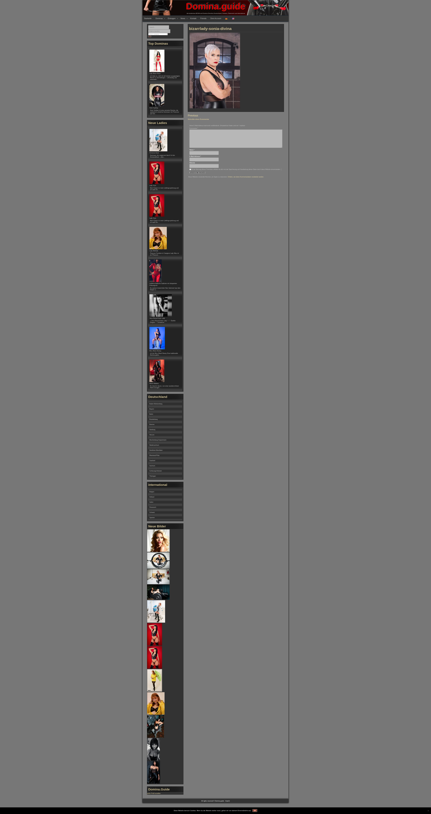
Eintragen (172, 18)
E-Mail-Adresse (195, 156)
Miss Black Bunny (155, 351)
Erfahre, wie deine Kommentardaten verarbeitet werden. (246, 177)
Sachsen (152, 466)
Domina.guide (215, 6)
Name (191, 150)
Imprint (227, 801)
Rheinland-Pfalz (154, 455)
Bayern (151, 409)
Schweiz (152, 512)
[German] (227, 18)
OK (255, 810)
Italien (151, 502)
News (183, 18)
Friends (203, 18)
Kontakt (193, 18)
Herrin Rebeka (154, 383)
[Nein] (428, 811)
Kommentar (193, 128)
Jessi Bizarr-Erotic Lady (157, 318)
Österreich (152, 507)
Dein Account (215, 18)
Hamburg (152, 429)
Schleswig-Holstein (155, 471)
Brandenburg (153, 419)
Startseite (148, 18)
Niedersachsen (154, 445)
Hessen (151, 435)
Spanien (152, 517)
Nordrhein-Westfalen (156, 450)
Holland (151, 497)
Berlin (151, 414)
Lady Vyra (152, 185)
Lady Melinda (153, 251)
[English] (234, 18)
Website (192, 163)
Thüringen (152, 476)
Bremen (151, 424)
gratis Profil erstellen (154, 793)
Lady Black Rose (155, 73)
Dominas (159, 18)
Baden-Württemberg (155, 404)
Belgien (151, 492)
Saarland (152, 460)
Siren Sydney (153, 108)
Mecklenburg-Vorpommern (157, 440)
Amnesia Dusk (154, 153)
